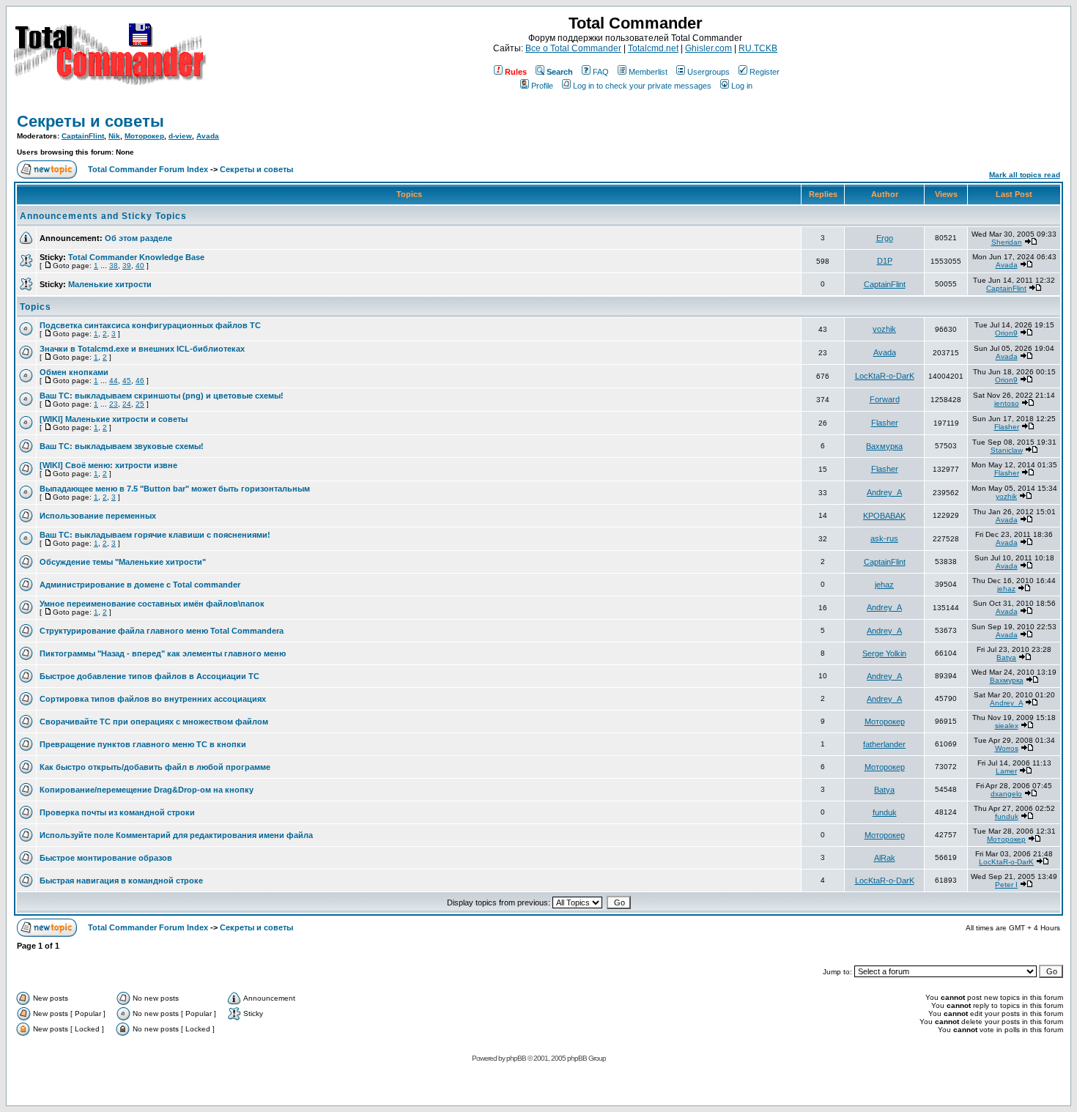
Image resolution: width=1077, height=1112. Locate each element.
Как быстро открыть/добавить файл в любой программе (155, 767)
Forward (885, 399)
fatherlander (884, 744)
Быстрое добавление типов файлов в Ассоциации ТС (149, 676)
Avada (207, 136)
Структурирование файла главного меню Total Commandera (162, 630)
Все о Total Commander (573, 48)
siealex (1006, 726)
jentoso (1006, 403)
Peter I (1006, 885)
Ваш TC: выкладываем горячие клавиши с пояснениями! (155, 534)
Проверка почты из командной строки (117, 812)
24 (126, 404)
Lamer (1006, 771)
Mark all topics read (1024, 175)
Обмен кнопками (74, 372)
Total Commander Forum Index (148, 169)
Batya (1006, 657)
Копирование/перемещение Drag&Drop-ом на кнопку (146, 789)
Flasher (884, 422)
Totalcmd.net (653, 48)
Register (765, 71)
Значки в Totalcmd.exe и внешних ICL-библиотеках (142, 348)
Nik (114, 136)
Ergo (884, 238)
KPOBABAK (884, 515)
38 (113, 266)
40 (140, 266)
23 (113, 404)
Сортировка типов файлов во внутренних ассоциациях (153, 698)
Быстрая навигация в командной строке (121, 880)
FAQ (601, 71)
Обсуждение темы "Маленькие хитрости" (123, 561)
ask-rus (884, 538)
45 (126, 381)
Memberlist (648, 71)
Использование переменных (98, 515)
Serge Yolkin (884, 653)
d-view (180, 136)
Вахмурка (884, 446)
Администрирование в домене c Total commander (140, 584)
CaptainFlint (83, 136)
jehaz (884, 584)
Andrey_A (884, 492)
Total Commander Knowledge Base (136, 257)
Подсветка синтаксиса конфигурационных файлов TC (150, 325)
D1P (884, 260)
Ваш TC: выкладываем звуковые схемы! (122, 446)
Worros (1006, 748)
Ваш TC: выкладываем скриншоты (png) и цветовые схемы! (162, 395)
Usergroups (708, 71)
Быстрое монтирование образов (106, 857)
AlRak (884, 857)
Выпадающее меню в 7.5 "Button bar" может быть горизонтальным (175, 488)
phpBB (516, 1058)
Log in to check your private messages (642, 85)
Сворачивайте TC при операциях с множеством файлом (154, 721)
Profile (542, 85)
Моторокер (144, 136)
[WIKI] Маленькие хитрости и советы (114, 419)
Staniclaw (1007, 450)
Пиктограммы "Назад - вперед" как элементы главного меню (163, 653)
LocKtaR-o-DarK (884, 375)
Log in (741, 85)
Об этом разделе (138, 238)
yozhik (884, 329)
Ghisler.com (708, 48)
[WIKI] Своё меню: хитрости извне (108, 465)
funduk (885, 812)
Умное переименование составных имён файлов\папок (152, 603)
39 (126, 266)
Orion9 (1006, 333)
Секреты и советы (90, 121)
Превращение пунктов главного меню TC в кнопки (143, 744)
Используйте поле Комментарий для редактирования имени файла (176, 835)
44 (113, 381)
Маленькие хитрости (110, 284)
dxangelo (1006, 794)
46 (140, 381)
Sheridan (1006, 242)
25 (140, 404)
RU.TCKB (758, 48)
